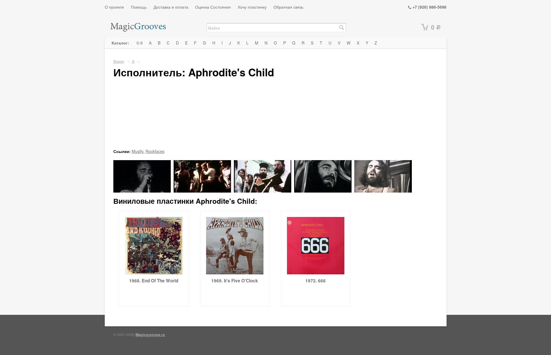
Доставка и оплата (171, 7)
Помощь (139, 7)
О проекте (114, 7)
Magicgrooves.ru (150, 334)
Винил (118, 61)
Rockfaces (154, 151)
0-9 (140, 43)
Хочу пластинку (252, 7)
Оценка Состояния (213, 7)
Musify (137, 151)
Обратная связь (288, 7)
